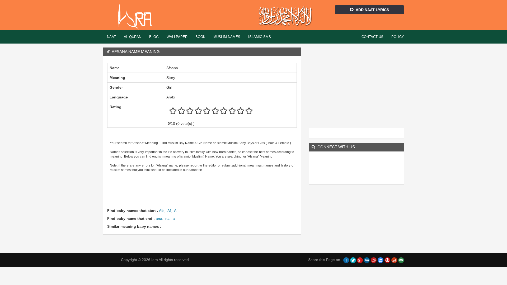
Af (169, 210)
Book (200, 37)
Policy (397, 37)
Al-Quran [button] (132, 37)
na (167, 218)
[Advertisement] (203, 189)
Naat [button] (111, 37)
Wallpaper (177, 37)
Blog (154, 37)
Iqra (137, 17)
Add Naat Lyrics (372, 10)
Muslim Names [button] (226, 37)
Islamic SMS (259, 37)
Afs (161, 210)
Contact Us (372, 37)
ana (159, 218)
